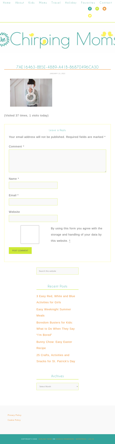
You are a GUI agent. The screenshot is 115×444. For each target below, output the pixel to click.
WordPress (81, 439)
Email (14, 195)
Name (14, 178)
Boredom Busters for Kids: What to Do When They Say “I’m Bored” (55, 328)
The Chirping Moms (57, 39)
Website (14, 211)
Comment (16, 146)
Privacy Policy (14, 415)
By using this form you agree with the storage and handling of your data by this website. (76, 234)
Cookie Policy (14, 420)
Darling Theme (45, 439)
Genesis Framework (65, 439)
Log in (91, 439)
